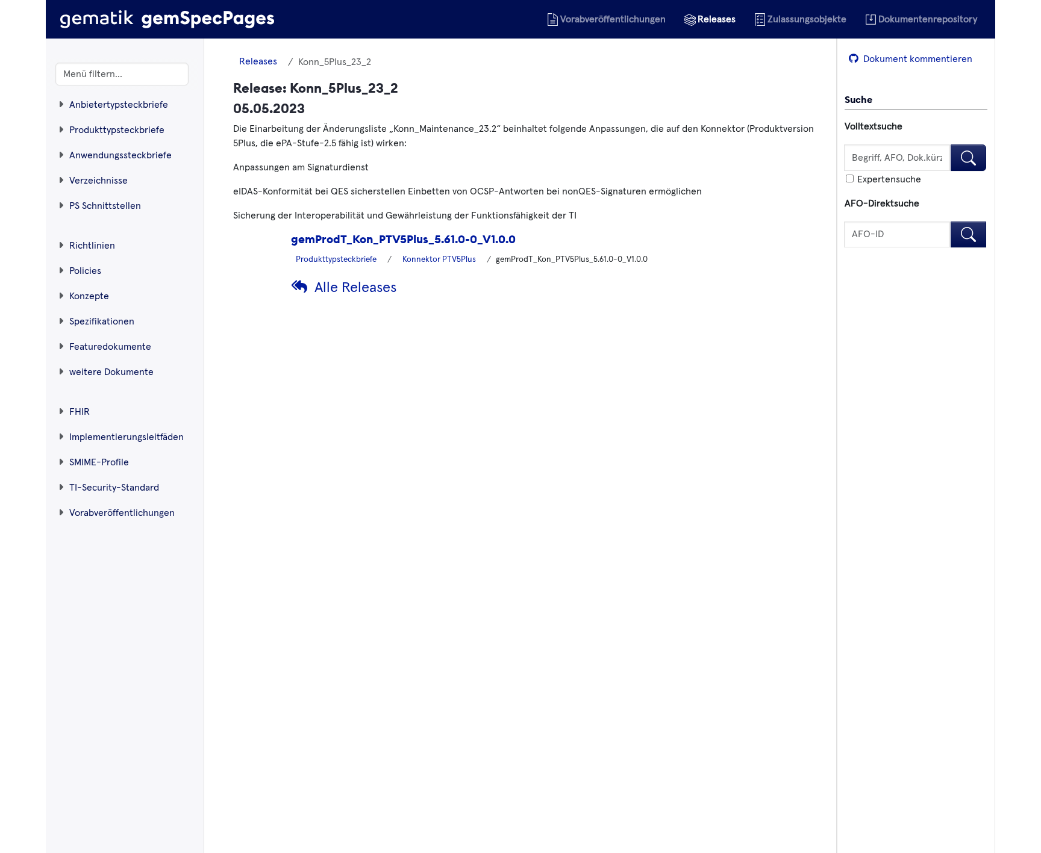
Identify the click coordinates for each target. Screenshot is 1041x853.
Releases (258, 61)
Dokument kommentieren (916, 59)
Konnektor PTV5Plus (439, 259)
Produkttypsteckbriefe (336, 259)
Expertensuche (888, 179)
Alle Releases (355, 288)
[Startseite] (167, 19)
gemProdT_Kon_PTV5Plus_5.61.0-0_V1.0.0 (403, 239)
